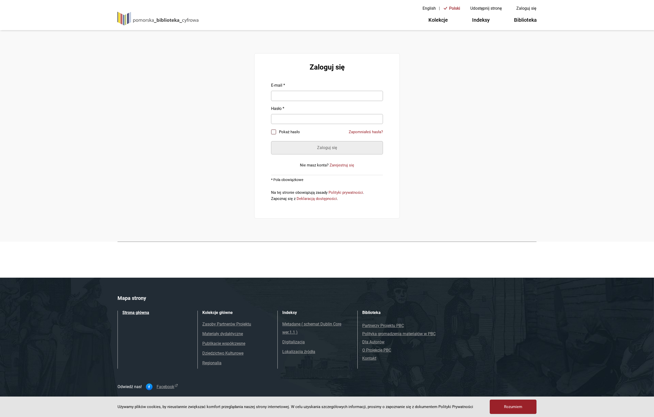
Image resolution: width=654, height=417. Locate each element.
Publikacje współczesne (223, 343)
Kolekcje (438, 20)
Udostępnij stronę (486, 8)
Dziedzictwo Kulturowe (222, 353)
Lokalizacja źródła (298, 351)
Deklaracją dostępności (317, 198)
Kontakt (369, 358)
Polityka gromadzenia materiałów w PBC (399, 333)
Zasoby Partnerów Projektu (226, 324)
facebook (165, 387)
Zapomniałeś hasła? (366, 132)
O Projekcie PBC (376, 350)
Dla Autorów (373, 342)
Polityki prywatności (346, 192)
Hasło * (277, 108)
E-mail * (278, 85)
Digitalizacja (293, 342)
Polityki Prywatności (455, 406)
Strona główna (135, 312)
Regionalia (211, 362)
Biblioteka (525, 20)
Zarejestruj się (342, 165)
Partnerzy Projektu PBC (383, 325)
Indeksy (481, 20)
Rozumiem (513, 406)
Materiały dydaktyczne (222, 333)
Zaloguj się (526, 8)
